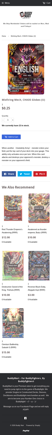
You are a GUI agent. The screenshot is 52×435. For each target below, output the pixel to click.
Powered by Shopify (33, 425)
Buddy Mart (20, 425)
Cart (48, 3)
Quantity (5, 116)
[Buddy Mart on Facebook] (25, 418)
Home (4, 36)
